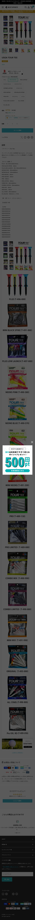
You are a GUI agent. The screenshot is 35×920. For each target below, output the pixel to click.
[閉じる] (32, 442)
